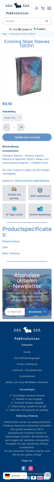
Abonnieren (35, 311)
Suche (27, 352)
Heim (4, 34)
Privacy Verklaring (27, 364)
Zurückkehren (27, 376)
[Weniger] (6, 127)
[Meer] (21, 127)
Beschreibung (10, 146)
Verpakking (8, 111)
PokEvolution (40, 473)
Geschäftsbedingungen (27, 358)
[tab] (12, 147)
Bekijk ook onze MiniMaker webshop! (27, 382)
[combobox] (22, 21)
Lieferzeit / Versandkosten (27, 370)
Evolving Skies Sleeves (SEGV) (23, 34)
